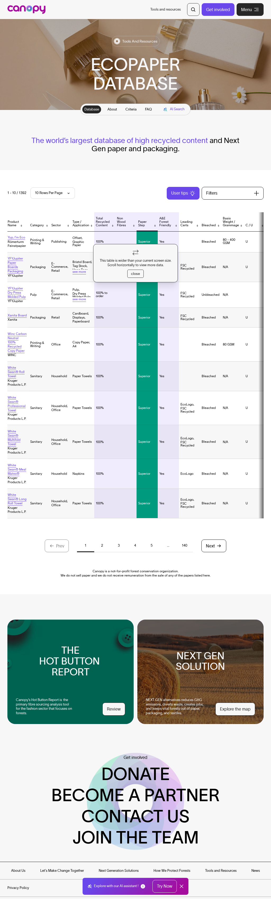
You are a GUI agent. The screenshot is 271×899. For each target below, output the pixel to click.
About (112, 109)
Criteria (131, 109)
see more (79, 271)
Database (91, 109)
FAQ (148, 109)
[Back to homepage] (26, 9)
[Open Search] (193, 9)
